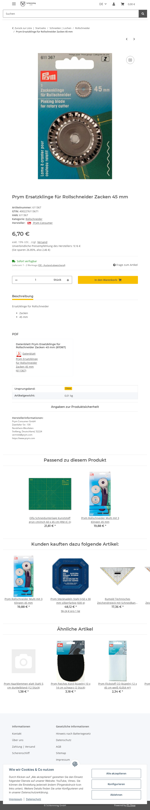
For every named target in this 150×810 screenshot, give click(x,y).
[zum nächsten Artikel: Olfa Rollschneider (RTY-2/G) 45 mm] (134, 39)
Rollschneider (34, 219)
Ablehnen (116, 794)
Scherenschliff (21, 753)
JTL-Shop (131, 805)
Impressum (15, 799)
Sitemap (61, 753)
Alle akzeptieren (116, 773)
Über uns (17, 740)
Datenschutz (33, 799)
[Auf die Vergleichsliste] (130, 60)
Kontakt (16, 733)
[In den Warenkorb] (15, 51)
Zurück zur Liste (23, 28)
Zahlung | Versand (23, 746)
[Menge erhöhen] (68, 280)
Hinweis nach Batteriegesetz (73, 733)
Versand (42, 242)
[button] (114, 4)
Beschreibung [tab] (22, 296)
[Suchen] (143, 14)
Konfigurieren (116, 784)
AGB (58, 746)
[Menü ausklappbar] (14, 2)
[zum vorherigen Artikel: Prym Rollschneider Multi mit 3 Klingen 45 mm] (126, 39)
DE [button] (101, 4)
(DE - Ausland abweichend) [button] (51, 265)
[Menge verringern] (16, 280)
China (68, 388)
